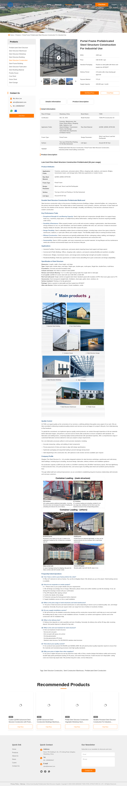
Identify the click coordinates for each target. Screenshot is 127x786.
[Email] (15, 111)
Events (77, 4)
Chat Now (101, 4)
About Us (58, 4)
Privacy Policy (15, 784)
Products (68, 4)
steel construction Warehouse (74, 670)
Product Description (81, 102)
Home (49, 4)
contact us (88, 770)
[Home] (10, 4)
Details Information (53, 102)
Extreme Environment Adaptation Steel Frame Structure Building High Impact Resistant (105, 721)
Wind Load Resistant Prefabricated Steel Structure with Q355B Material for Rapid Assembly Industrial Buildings (77, 721)
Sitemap (22, 784)
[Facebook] (45, 772)
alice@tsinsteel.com (19, 102)
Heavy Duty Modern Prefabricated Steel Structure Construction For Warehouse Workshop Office (48, 721)
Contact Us (88, 4)
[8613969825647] (49, 772)
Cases (14, 762)
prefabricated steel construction (95, 670)
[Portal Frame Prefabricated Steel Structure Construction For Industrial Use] (58, 58)
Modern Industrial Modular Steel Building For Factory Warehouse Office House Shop (19, 721)
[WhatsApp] (11, 111)
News (14, 759)
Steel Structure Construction (53, 670)
